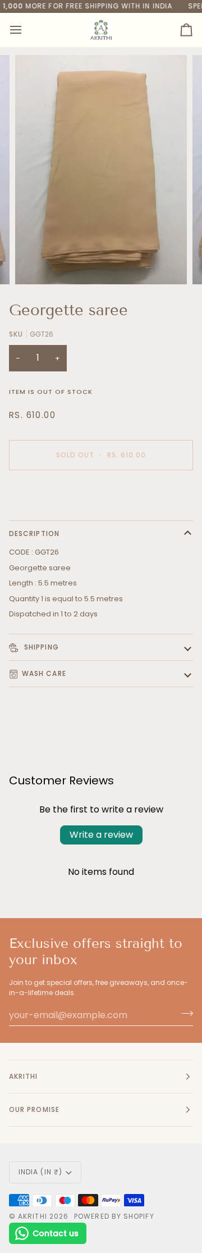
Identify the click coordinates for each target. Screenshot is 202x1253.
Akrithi (32, 1216)
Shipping (40, 647)
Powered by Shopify (114, 1216)
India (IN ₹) (40, 1172)
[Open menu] (26, 30)
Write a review (101, 834)
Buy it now (101, 493)
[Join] (184, 1014)
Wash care (44, 673)
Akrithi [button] (23, 1076)
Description (34, 533)
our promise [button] (34, 1109)
